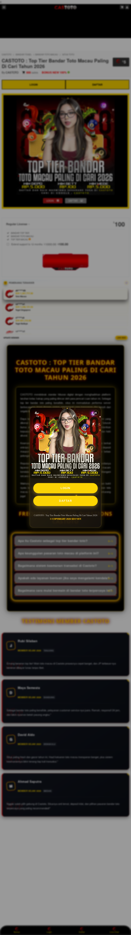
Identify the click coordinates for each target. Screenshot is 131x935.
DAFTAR (65, 500)
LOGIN (65, 488)
